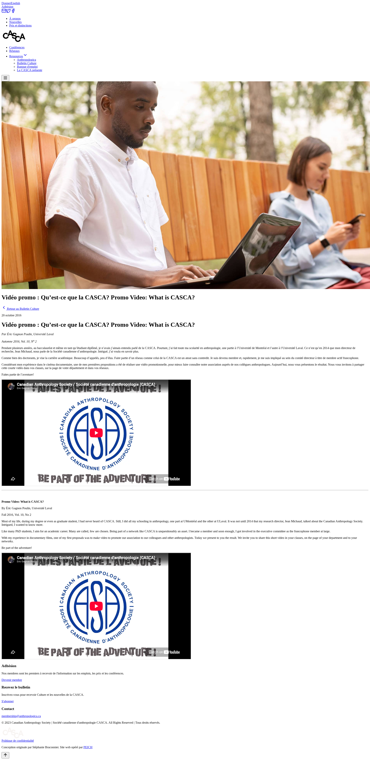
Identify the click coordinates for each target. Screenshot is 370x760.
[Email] (4, 12)
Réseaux (14, 50)
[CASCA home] (14, 40)
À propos (15, 18)
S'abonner (8, 701)
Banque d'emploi (27, 66)
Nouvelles (15, 22)
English (15, 3)
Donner (6, 3)
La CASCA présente (29, 70)
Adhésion (7, 6)
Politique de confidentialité (18, 740)
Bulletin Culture (26, 63)
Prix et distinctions (20, 25)
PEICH (87, 747)
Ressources (16, 56)
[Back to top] (5, 755)
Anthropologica (26, 59)
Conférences (16, 47)
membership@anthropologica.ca (21, 716)
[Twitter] (8, 12)
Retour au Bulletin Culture (23, 308)
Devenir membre (12, 680)
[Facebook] (13, 12)
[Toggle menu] (5, 78)
